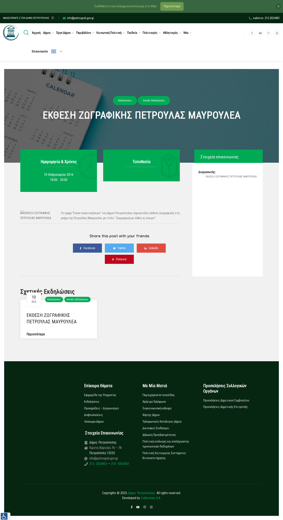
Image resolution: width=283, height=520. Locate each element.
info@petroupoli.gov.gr (80, 18)
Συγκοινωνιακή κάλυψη (157, 408)
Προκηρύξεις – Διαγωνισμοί (101, 408)
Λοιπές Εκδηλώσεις (77, 299)
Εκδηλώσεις (54, 299)
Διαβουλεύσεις (93, 415)
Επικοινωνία (40, 51)
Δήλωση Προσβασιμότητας (159, 435)
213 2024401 (98, 464)
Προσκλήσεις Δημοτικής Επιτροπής (225, 407)
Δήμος (47, 33)
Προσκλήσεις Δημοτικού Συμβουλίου (226, 400)
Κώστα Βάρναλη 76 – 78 (105, 448)
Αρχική (36, 33)
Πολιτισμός (150, 33)
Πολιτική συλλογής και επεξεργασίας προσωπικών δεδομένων (166, 444)
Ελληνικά (58, 51)
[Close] (278, 6)
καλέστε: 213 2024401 (266, 18)
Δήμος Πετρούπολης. (142, 493)
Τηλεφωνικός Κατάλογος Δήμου (162, 421)
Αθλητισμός (170, 33)
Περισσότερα (36, 334)
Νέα (186, 33)
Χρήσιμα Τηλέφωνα (154, 402)
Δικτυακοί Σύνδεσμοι (156, 428)
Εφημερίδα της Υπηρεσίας (100, 395)
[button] (5, 516)
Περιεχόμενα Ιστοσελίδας (159, 395)
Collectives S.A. (151, 498)
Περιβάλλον (83, 33)
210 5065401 (119, 464)
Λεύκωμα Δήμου (94, 421)
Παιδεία (132, 33)
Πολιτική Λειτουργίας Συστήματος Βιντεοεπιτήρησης (164, 455)
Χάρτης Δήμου (151, 415)
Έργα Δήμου (63, 33)
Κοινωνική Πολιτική (109, 33)
